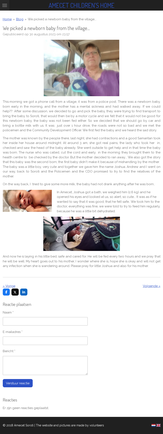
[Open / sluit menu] (4, 5)
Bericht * (9, 351)
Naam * (8, 312)
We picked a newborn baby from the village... (62, 19)
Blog (19, 19)
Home (7, 19)
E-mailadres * (12, 332)
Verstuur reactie (18, 383)
